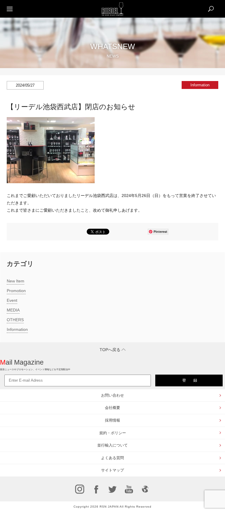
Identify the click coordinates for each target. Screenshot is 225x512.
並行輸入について (112, 445)
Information (17, 329)
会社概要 (112, 407)
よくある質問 (112, 458)
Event (12, 300)
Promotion (16, 290)
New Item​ (15, 281)
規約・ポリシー (112, 433)
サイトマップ (112, 470)
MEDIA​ (13, 310)
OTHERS (15, 319)
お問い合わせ (112, 395)
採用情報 (112, 420)
